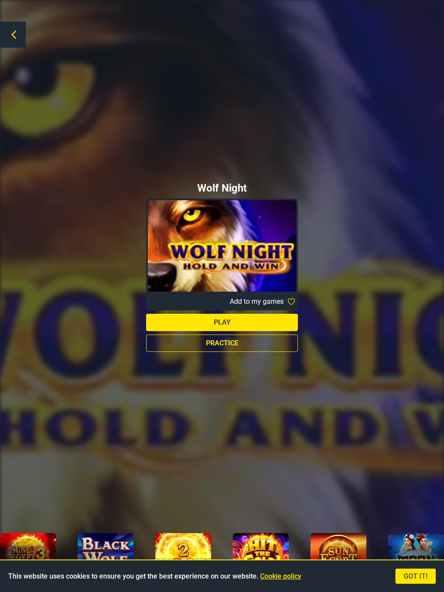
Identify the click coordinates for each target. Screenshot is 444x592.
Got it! (416, 576)
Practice (222, 343)
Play (222, 322)
